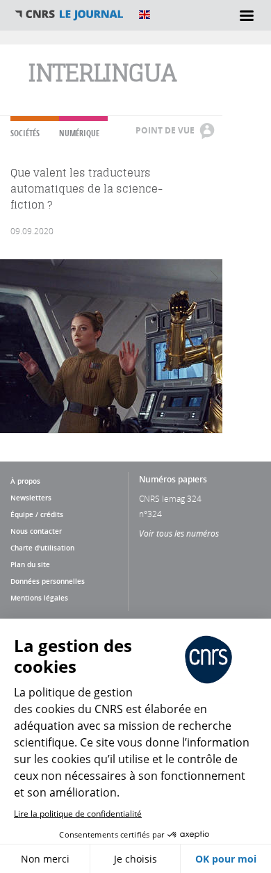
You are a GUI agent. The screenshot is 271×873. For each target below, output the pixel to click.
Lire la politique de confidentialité (78, 813)
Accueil (69, 14)
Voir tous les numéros (179, 533)
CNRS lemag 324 (170, 498)
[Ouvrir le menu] (246, 15)
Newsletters (30, 498)
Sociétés (25, 133)
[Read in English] (144, 14)
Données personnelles (47, 581)
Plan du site (30, 564)
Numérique (79, 133)
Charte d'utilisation (42, 548)
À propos (25, 481)
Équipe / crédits (36, 514)
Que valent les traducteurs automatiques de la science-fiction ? (86, 188)
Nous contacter (36, 531)
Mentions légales (39, 598)
